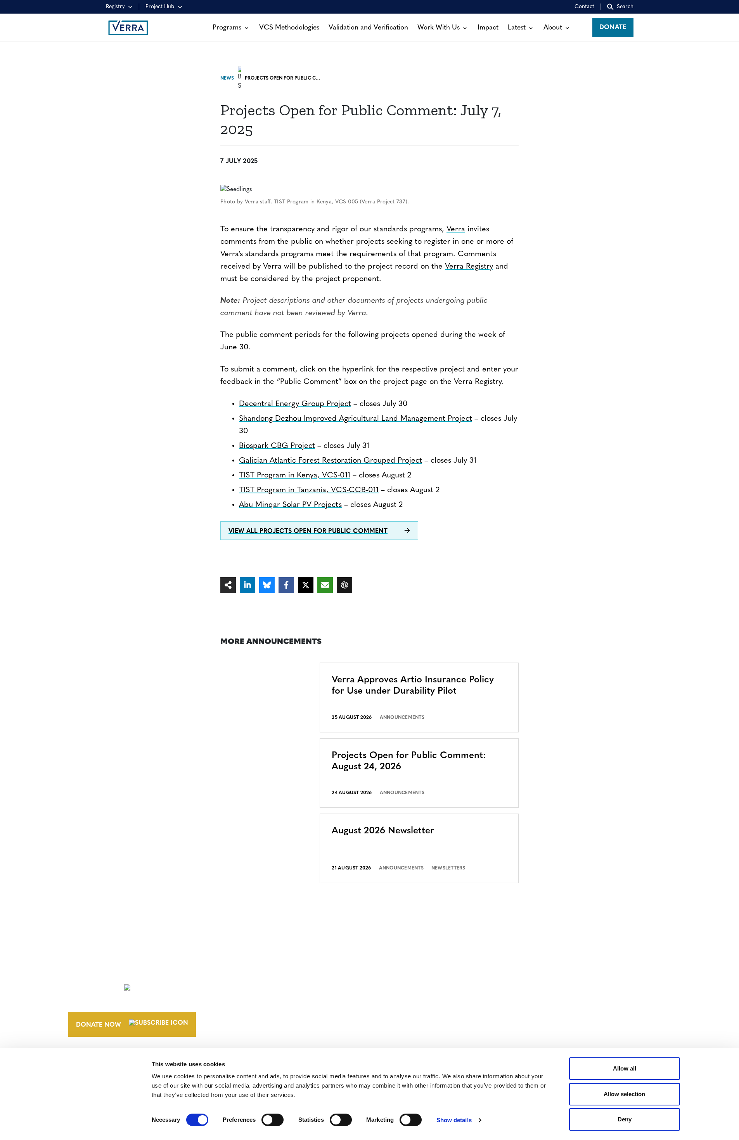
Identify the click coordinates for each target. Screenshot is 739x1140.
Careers (405, 986)
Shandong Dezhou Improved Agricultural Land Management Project (355, 419)
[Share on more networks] (228, 585)
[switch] (272, 1120)
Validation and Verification (368, 27)
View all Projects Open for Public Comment (308, 531)
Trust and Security (544, 1015)
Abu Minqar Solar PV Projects (290, 505)
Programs (227, 27)
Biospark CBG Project (277, 446)
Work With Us (438, 27)
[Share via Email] (325, 585)
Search (625, 7)
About (552, 27)
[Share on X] (305, 585)
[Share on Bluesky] (267, 585)
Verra (456, 229)
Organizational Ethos (431, 1015)
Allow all (624, 1068)
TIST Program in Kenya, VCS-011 (294, 475)
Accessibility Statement (552, 986)
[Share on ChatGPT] (344, 585)
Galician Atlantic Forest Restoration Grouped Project (330, 461)
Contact (584, 7)
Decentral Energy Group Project (295, 404)
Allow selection (624, 1094)
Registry (115, 7)
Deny (625, 1119)
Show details (454, 1120)
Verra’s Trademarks (425, 1000)
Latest (517, 27)
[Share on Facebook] (286, 585)
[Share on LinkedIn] (247, 585)
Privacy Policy (536, 1000)
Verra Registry (469, 267)
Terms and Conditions (550, 971)
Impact (488, 27)
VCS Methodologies (289, 27)
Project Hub (159, 7)
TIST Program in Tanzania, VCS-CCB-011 (309, 490)
